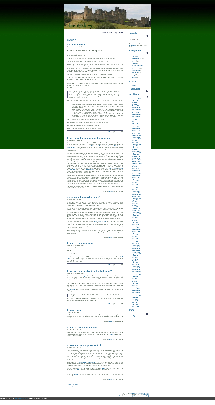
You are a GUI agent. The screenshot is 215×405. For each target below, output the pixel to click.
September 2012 (137, 135)
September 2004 (137, 233)
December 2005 (136, 212)
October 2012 (136, 133)
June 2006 (135, 203)
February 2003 (136, 266)
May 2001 (134, 302)
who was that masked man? (85, 197)
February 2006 (136, 208)
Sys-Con (134, 75)
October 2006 (136, 196)
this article (72, 289)
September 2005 (137, 214)
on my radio (75, 310)
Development (136, 68)
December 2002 (136, 269)
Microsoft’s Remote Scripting (101, 146)
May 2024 (134, 104)
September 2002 (137, 274)
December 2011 (136, 139)
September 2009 (137, 153)
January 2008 (136, 172)
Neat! (120, 396)
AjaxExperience (136, 58)
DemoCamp (135, 67)
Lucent (83, 248)
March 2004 (135, 243)
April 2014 (135, 123)
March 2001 (135, 306)
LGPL (111, 168)
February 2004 (136, 245)
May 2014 (134, 121)
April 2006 (135, 207)
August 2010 (135, 146)
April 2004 (135, 241)
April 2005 (135, 222)
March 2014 (135, 125)
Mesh (133, 74)
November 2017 (136, 116)
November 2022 (136, 109)
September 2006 (137, 198)
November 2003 (136, 250)
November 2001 (136, 292)
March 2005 (135, 224)
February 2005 (136, 226)
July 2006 (135, 201)
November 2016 (136, 118)
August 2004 (135, 234)
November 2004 (136, 229)
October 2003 (136, 252)
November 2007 (136, 175)
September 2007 (137, 179)
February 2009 (136, 156)
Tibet (103, 368)
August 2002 (135, 276)
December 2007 (136, 173)
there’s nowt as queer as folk (85, 345)
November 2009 (136, 151)
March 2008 (135, 168)
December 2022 (136, 107)
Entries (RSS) (132, 396)
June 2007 (135, 184)
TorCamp (134, 77)
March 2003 (135, 264)
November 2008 (136, 160)
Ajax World (135, 56)
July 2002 (135, 278)
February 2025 (136, 102)
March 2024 (135, 106)
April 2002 (135, 283)
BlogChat (134, 63)
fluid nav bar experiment (87, 362)
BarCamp (134, 60)
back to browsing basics (83, 327)
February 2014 (136, 126)
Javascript (135, 72)
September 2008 (137, 163)
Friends (134, 85)
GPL (105, 168)
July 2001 (135, 299)
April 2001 (135, 304)
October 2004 (136, 231)
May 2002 (134, 281)
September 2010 (137, 144)
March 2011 (135, 142)
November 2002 (136, 271)
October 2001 (136, 294)
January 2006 (136, 210)
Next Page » (70, 40)
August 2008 (135, 165)
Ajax (133, 54)
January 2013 (136, 132)
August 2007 (135, 180)
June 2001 (135, 301)
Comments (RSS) (144, 396)
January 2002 (136, 288)
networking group (100, 221)
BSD (115, 168)
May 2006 (134, 205)
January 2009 (136, 158)
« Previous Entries (72, 39)
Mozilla (120, 168)
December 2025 (136, 99)
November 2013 (136, 128)
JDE (78, 369)
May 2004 (134, 240)
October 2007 (136, 177)
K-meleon (112, 334)
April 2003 (135, 262)
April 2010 (135, 147)
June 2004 (135, 238)
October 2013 (136, 130)
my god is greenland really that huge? (90, 271)
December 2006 (136, 193)
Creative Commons (137, 65)
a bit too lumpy (77, 44)
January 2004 (136, 247)
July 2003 (135, 257)
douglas (76, 374)
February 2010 (136, 149)
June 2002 (135, 280)
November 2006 (136, 194)
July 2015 (135, 119)
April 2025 (135, 100)
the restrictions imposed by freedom (89, 138)
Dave (16, 398)
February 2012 (136, 137)
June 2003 (135, 259)
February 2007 (136, 191)
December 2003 (136, 248)
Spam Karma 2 (23, 398)
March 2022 (135, 112)
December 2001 (136, 290)
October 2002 (136, 273)
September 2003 (137, 254)
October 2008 (136, 161)
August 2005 (135, 215)
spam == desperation (81, 243)
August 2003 (135, 255)
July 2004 (135, 236)
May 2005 (134, 220)
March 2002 (135, 285)
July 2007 (135, 182)
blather (110, 132)
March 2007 (135, 189)
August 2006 (135, 200)
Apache (72, 169)
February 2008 (136, 170)
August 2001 (135, 297)
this (78, 88)
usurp (83, 276)
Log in (133, 315)
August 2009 (135, 154)
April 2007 (135, 187)
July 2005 (135, 217)
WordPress (135, 317)
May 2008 (134, 166)
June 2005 (135, 219)
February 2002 (136, 287)
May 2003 (134, 261)
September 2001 (137, 295)
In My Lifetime (136, 70)
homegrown (90, 169)
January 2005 (136, 227)
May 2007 (134, 186)
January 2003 (136, 268)
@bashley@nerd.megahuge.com (139, 393)
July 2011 (134, 140)
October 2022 (136, 111)
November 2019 (136, 114)
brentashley (132, 45)
